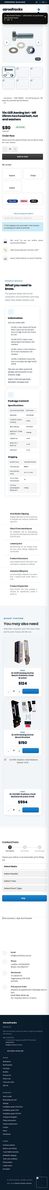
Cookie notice (7, 1166)
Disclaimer (6, 1169)
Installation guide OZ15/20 (12, 1114)
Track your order (8, 1082)
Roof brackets (7, 1065)
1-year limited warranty (10, 1152)
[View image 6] (36, 84)
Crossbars (6, 1068)
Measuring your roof (10, 1100)
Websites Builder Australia (23, 1183)
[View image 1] (8, 72)
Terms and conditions (10, 1159)
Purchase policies (9, 1145)
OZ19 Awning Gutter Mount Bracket (22, 736)
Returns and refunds (10, 1148)
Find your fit (7, 1075)
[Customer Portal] (33, 9)
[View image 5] (22, 84)
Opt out (5, 1085)
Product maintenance (10, 1124)
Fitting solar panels (9, 1120)
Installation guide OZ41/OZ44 (13, 1107)
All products (7, 1061)
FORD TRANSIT (19, 98)
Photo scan (7, 1079)
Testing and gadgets (10, 1117)
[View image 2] (22, 72)
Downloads (7, 1134)
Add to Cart (22, 157)
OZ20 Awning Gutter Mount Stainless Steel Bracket (22, 675)
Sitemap (5, 1103)
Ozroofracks (12, 9)
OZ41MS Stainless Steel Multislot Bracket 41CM (23, 795)
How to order (7, 1096)
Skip (23, 898)
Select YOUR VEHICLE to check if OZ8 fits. (26, 258)
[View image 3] (36, 72)
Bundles (5, 1072)
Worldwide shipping (9, 1155)
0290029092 (14, 2)
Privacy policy (7, 1162)
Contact (5, 1127)
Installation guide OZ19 (11, 1110)
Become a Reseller (15, 1051)
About (5, 1131)
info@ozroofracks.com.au (21, 955)
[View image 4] (8, 84)
